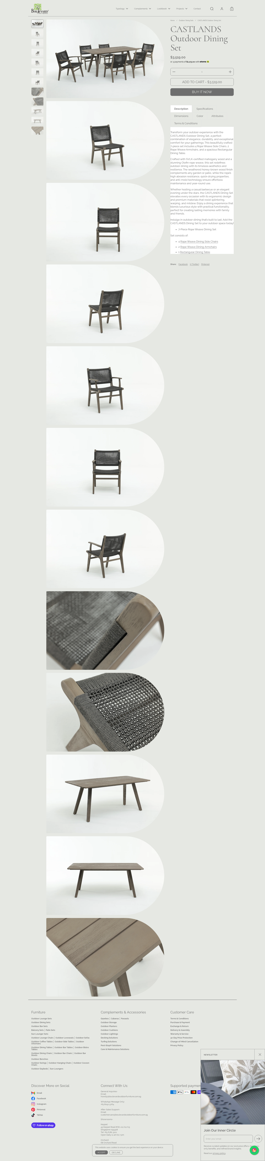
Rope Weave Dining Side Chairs (199, 241)
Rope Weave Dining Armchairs (198, 246)
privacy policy (219, 1153)
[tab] (181, 109)
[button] (212, 8)
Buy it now (202, 92)
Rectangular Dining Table (195, 252)
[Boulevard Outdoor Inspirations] (40, 9)
